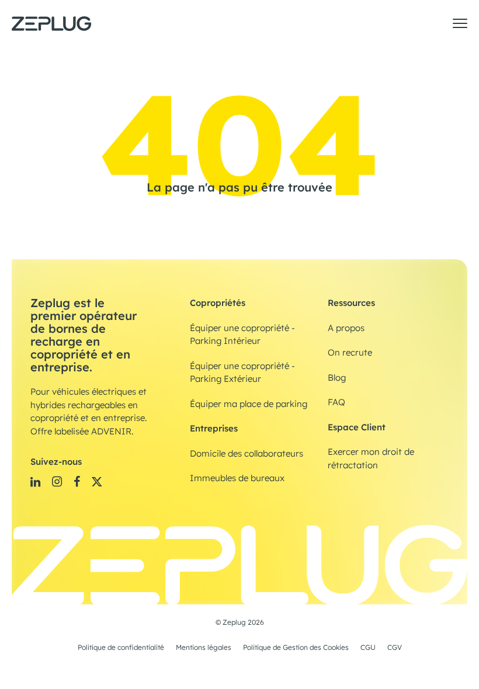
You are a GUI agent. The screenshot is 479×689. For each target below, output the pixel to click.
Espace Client (357, 427)
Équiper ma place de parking (248, 404)
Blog (337, 378)
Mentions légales (203, 647)
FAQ (336, 402)
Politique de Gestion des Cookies (296, 647)
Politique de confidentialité (121, 647)
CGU (368, 647)
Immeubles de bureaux (237, 478)
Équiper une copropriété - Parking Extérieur (242, 373)
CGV (394, 647)
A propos (346, 328)
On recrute (350, 352)
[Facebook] (77, 481)
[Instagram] (57, 481)
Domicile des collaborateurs (246, 453)
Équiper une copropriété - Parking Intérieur (242, 335)
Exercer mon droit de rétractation (371, 459)
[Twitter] (97, 481)
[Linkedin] (35, 481)
